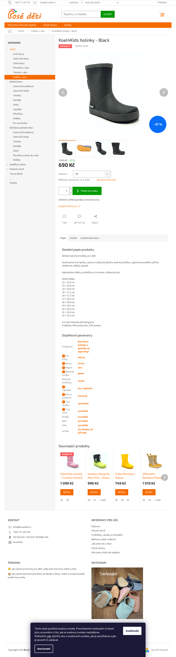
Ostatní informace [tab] (89, 238)
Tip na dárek (16, 174)
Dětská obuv (16, 81)
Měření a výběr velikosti (103, 539)
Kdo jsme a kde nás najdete (105, 552)
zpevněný (83, 403)
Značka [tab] (73, 238)
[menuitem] (22, 25)
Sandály (17, 100)
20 (89, 500)
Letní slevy (18, 54)
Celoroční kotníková (23, 132)
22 (61, 500)
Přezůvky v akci (21, 68)
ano (80, 367)
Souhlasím (132, 631)
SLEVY (13, 49)
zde (49, 636)
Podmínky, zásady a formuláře (107, 535)
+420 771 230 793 (21, 532)
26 (67, 500)
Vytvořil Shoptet (159, 650)
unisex (81, 357)
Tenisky (17, 95)
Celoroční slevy (21, 58)
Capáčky (17, 109)
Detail (67, 492)
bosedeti (18, 542)
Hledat (107, 14)
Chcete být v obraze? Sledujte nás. (31, 537)
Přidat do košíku (89, 190)
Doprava (73, 2)
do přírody (85, 431)
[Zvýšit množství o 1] (71, 189)
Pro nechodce (20, 123)
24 (149, 500)
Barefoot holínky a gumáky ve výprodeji (84, 346)
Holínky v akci (20, 77)
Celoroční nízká (21, 137)
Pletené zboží (17, 169)
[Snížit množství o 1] (71, 193)
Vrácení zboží (92, 2)
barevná (82, 396)
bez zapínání (85, 388)
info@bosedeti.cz (22, 527)
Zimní (16, 105)
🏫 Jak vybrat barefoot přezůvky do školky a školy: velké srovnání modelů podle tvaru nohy (46, 575)
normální (83, 411)
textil (81, 381)
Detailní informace (68, 206)
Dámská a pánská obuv (21, 128)
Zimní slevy (19, 63)
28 (116, 500)
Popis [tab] (63, 238)
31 (128, 500)
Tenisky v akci (20, 72)
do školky (83, 429)
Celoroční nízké (21, 91)
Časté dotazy (98, 548)
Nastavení (43, 649)
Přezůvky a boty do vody (26, 155)
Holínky (16, 118)
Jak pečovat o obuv (101, 543)
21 (95, 500)
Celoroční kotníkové (23, 86)
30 (122, 500)
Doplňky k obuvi (18, 164)
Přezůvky (18, 114)
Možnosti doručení (106, 180)
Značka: (81, 46)
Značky (13, 183)
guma (81, 373)
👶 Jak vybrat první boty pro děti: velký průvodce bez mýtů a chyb (42, 569)
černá (81, 363)
